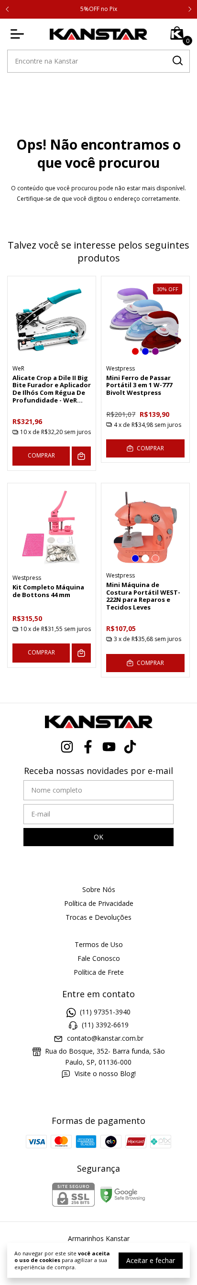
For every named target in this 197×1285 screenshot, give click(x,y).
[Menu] (19, 34)
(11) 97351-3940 (105, 1011)
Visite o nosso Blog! (105, 1073)
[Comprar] (81, 456)
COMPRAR (41, 455)
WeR (18, 368)
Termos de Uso (99, 944)
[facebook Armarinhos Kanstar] (87, 747)
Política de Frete (99, 972)
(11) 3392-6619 (105, 1025)
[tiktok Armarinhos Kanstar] (130, 747)
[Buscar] (177, 61)
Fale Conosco (98, 958)
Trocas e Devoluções (98, 917)
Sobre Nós (98, 889)
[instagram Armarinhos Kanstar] (66, 747)
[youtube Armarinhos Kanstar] (109, 747)
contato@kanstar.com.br (105, 1038)
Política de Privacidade (98, 903)
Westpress (120, 368)
